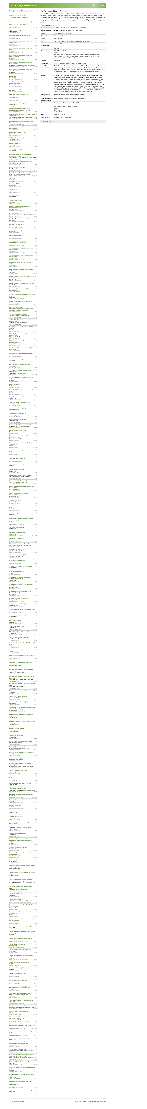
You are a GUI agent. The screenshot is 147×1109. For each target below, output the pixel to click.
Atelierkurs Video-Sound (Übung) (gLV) (19, 108)
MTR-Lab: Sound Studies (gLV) (17, 560)
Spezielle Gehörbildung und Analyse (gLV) (20, 783)
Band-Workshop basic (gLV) (16, 137)
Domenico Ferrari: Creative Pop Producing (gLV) (22, 283)
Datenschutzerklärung (80, 1101)
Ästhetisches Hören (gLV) (16, 89)
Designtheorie (74, 27)
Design (57, 27)
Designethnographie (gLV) (16, 235)
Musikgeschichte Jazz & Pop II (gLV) (18, 598)
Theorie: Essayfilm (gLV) (15, 893)
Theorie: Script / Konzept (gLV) (17, 944)
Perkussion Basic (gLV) (15, 620)
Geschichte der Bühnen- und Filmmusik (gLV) (21, 347)
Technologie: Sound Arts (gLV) (17, 860)
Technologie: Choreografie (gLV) (17, 833)
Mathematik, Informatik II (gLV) (17, 527)
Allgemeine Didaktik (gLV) (16, 30)
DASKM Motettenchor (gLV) (16, 230)
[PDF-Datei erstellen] (65, 11)
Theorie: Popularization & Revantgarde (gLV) (21, 926)
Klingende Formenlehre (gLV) (17, 396)
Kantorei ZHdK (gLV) (14, 384)
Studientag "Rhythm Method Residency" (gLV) (21, 794)
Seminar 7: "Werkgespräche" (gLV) (18, 770)
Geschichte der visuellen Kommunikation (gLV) (21, 353)
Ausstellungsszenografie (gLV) (17, 126)
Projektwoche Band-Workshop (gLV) (18, 701)
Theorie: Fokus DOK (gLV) (16, 899)
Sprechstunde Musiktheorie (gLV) (18, 788)
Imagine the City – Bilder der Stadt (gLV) (19, 364)
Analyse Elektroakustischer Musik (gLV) (19, 35)
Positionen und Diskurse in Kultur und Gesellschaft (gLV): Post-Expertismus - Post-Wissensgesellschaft (20, 662)
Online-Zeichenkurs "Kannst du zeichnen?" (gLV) (22, 609)
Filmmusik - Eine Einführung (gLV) (18, 314)
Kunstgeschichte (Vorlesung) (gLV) (18, 480)
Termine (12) (47, 121)
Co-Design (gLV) (13, 213)
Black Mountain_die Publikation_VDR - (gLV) (21, 161)
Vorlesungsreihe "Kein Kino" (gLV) (18, 1049)
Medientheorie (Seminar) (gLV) (17, 538)
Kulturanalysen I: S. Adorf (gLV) (17, 464)
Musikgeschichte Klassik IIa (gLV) (18, 603)
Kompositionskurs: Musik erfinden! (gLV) (20, 424)
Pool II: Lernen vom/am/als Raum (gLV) (19, 637)
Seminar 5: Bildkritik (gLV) (16, 758)
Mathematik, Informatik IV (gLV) (17, 532)
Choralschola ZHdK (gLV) (16, 183)
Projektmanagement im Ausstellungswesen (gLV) (22, 690)
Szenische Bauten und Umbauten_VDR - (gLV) (21, 811)
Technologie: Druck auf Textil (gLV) (18, 847)
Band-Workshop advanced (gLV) (17, 132)
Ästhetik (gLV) (13, 76)
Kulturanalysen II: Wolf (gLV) (16, 469)
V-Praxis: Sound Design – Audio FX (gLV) (20, 1038)
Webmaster (103, 1101)
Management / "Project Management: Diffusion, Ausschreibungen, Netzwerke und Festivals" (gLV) (21, 520)
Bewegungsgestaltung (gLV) (16, 149)
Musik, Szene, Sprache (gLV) (16, 571)
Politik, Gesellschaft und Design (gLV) (19, 631)
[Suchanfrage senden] (33, 22)
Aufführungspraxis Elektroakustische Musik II (21, 121)
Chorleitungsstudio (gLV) (16, 200)
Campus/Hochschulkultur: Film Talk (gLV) (20, 172)
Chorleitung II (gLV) (14, 195)
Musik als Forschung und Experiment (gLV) (20, 566)
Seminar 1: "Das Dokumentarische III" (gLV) (20, 741)
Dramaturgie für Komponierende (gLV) (19, 288)
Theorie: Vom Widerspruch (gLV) (17, 973)
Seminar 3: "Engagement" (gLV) (17, 746)
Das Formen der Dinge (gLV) (16, 224)
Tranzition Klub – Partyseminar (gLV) (18, 1011)
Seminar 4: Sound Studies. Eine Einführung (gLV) (22, 752)
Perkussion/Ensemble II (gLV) (17, 626)
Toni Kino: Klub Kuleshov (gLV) (17, 1005)
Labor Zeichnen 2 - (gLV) (15, 500)
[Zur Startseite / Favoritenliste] (10, 15)
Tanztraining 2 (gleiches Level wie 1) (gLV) (20, 827)
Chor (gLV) (12, 178)
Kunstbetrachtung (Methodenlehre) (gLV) (20, 475)
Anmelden (102, 1)
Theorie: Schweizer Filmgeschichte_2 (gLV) (20, 938)
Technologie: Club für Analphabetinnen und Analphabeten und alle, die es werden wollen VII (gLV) (21, 840)
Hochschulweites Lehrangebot (20, 17)
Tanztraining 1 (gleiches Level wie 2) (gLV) (20, 822)
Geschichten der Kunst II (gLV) (17, 359)
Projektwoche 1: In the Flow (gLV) (18, 696)
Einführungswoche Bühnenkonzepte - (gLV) (20, 301)
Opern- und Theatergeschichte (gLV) (18, 615)
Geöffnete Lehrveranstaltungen (20, 19)
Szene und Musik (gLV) (15, 805)
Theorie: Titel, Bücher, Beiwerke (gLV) (19, 962)
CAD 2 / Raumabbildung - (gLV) (17, 167)
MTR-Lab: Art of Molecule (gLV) (17, 549)
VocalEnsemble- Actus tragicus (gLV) (19, 1043)
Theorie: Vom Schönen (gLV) (16, 968)
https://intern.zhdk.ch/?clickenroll (64, 58)
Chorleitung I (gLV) (14, 189)
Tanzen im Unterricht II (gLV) (16, 816)
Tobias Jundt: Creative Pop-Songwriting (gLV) (21, 1000)
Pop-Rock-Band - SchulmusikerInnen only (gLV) (21, 655)
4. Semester (83, 27)
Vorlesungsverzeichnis (23, 5)
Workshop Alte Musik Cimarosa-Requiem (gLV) (21, 1090)
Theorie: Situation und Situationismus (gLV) (20, 949)
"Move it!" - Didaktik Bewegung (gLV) (19, 24)
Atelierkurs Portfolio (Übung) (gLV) (18, 103)
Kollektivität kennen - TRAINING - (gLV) (19, 402)
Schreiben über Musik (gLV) (16, 735)
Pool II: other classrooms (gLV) (17, 649)
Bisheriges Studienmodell (19, 15)
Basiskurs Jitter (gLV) (14, 143)
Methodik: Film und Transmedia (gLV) (19, 543)
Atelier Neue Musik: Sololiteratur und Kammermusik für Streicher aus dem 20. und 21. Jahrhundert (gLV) (21, 96)
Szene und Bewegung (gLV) (16, 799)
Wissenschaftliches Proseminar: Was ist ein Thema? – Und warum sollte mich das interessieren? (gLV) (20, 1083)
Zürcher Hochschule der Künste (16, 1101)
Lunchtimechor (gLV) (14, 513)
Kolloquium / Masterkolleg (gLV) (17, 408)
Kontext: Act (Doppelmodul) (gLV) (18, 430)
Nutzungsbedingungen (93, 1101)
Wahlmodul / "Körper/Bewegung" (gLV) (19, 1061)
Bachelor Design (65, 27)
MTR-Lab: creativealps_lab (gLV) (17, 555)
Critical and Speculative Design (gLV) (19, 218)
